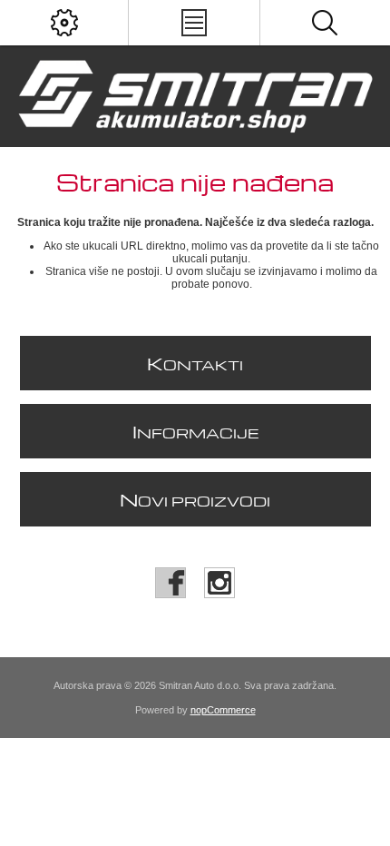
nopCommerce (223, 709)
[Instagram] (219, 582)
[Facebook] (170, 582)
